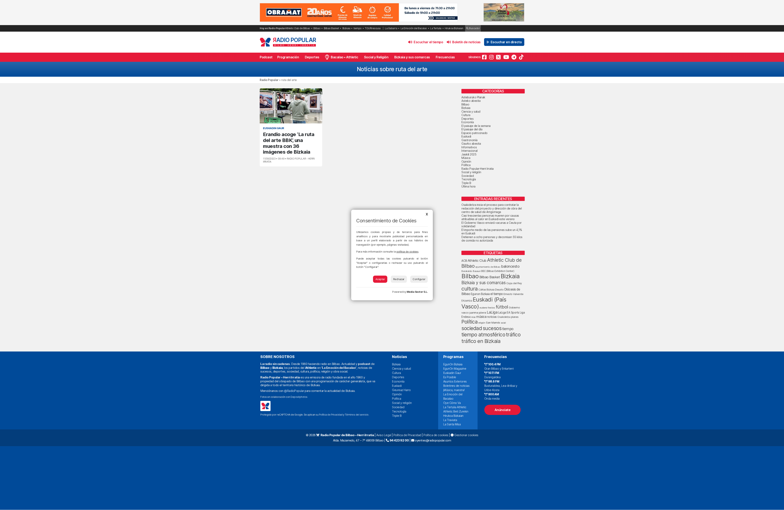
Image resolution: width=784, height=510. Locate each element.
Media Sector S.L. (417, 291)
